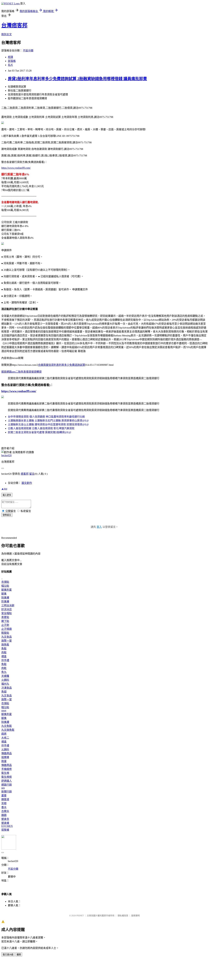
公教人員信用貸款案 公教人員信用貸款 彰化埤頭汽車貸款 (41, 428)
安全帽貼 (6, 613)
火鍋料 (5, 679)
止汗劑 (5, 625)
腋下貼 (5, 621)
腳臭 (4, 593)
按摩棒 (5, 757)
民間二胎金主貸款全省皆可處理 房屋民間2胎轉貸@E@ (39, 432)
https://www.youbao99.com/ (16, 167)
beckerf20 (6, 455)
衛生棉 (5, 773)
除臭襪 (5, 597)
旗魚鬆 (5, 644)
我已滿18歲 (8, 954)
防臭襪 (5, 601)
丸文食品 (6, 636)
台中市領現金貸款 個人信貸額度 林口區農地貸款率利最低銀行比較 (46, 416)
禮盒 (4, 656)
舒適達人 (6, 780)
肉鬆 (4, 652)
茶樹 (4, 803)
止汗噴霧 (6, 629)
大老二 (5, 737)
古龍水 (5, 811)
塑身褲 (5, 823)
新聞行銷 (6, 791)
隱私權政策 (123, 915)
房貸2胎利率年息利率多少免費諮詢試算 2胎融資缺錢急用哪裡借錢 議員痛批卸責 (77, 79)
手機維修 (6, 769)
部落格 (12, 61)
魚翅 (4, 691)
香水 (4, 807)
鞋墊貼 (5, 632)
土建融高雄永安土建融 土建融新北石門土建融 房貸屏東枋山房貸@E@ (48, 420)
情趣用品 (6, 753)
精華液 (5, 799)
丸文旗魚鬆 (7, 729)
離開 (19, 954)
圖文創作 (27, 483)
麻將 (4, 733)
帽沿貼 (5, 585)
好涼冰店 (6, 609)
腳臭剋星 (6, 589)
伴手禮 (5, 660)
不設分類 (28, 50)
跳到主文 (6, 34)
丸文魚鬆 (6, 726)
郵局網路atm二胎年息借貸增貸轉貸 (21, 371)
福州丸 (5, 683)
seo (3, 787)
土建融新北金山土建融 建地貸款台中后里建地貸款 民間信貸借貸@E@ (48, 424)
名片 (10, 65)
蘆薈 (4, 795)
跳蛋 (4, 761)
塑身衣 (5, 819)
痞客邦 (25, 473)
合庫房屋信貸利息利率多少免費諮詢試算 (61, 364)
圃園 (4, 815)
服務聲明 (135, 915)
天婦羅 (5, 676)
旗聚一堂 (6, 640)
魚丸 (4, 672)
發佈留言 (7, 515)
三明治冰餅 (7, 605)
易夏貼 (5, 617)
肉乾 (4, 668)
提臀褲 (5, 829)
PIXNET (80, 915)
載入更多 (7, 495)
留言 (31, 473)
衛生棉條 (6, 776)
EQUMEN (7, 826)
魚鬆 (4, 648)
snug (3, 710)
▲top (4, 488)
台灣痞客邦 (14, 25)
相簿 (10, 57)
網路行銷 (6, 784)
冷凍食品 (6, 687)
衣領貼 (5, 582)
